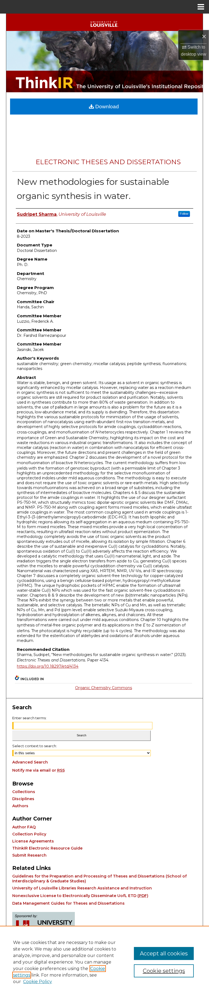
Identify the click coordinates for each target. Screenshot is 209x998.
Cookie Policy (37, 981)
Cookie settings (164, 971)
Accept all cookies (164, 953)
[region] (104, 962)
